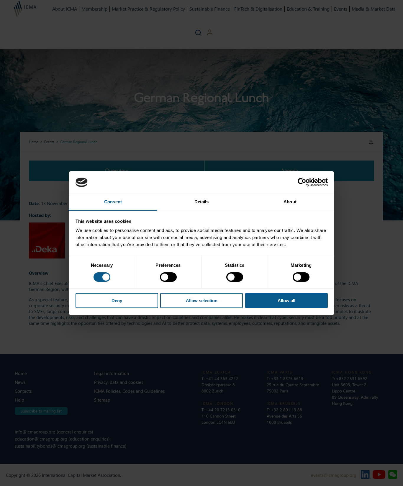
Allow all (286, 300)
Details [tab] (201, 201)
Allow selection (201, 300)
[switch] (168, 277)
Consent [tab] (113, 201)
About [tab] (290, 201)
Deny (117, 300)
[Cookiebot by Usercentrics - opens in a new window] (302, 182)
